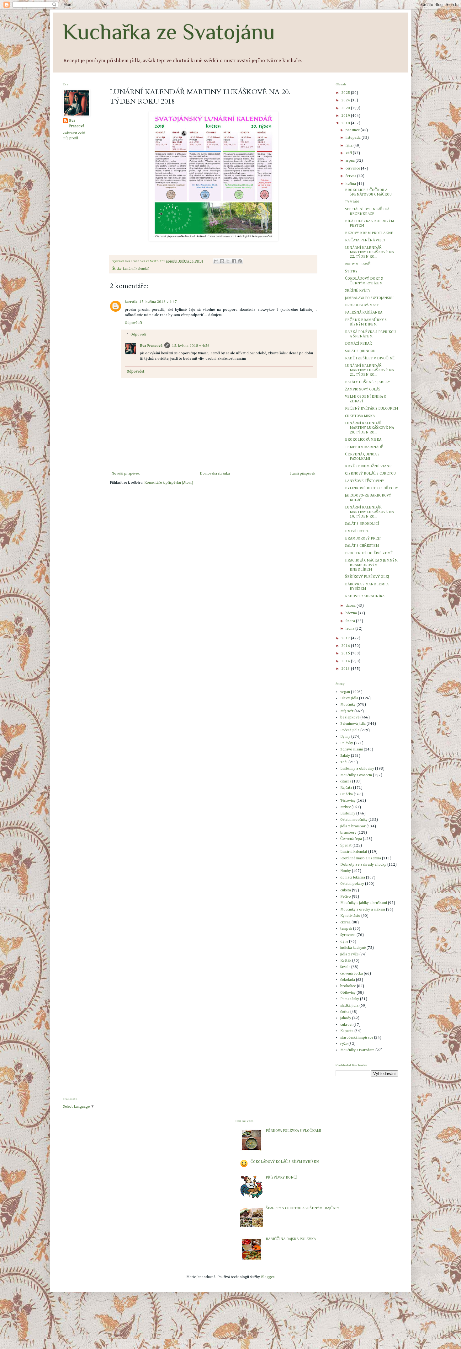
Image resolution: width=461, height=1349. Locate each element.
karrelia (131, 302)
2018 (346, 123)
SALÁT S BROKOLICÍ (362, 524)
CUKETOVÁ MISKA (360, 416)
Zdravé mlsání (351, 749)
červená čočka (351, 973)
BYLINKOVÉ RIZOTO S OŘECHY (371, 488)
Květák (345, 961)
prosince (353, 130)
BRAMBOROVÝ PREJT (363, 538)
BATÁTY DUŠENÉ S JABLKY (367, 382)
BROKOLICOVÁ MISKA (363, 440)
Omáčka (346, 794)
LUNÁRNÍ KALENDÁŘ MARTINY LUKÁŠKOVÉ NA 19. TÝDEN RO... (369, 512)
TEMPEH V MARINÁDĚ (364, 447)
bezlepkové (349, 717)
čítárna (345, 781)
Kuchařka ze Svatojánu (169, 31)
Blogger (267, 1277)
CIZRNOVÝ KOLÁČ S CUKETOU (370, 474)
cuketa (345, 890)
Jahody (345, 1018)
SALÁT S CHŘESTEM (362, 546)
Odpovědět (133, 323)
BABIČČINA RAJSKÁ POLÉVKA (291, 1239)
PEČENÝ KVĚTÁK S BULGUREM (371, 409)
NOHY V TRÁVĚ (357, 264)
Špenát (346, 845)
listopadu (354, 138)
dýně (344, 941)
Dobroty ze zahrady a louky (363, 865)
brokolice (348, 986)
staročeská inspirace (356, 1038)
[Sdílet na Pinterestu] (240, 261)
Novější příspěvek (125, 474)
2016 (346, 646)
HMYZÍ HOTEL (357, 531)
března (352, 613)
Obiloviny (348, 993)
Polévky (346, 743)
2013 (346, 669)
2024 (346, 100)
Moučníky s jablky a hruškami (363, 903)
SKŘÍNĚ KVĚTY (357, 291)
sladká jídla (349, 1006)
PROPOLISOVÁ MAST (362, 305)
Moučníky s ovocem (356, 775)
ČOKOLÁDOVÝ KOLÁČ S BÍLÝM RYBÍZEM (285, 1162)
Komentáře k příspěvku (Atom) (168, 483)
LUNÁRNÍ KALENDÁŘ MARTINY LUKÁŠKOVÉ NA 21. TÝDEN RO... (369, 370)
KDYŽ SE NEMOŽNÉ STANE (368, 466)
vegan (345, 692)
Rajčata (346, 788)
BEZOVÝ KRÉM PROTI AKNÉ (369, 233)
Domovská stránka (215, 474)
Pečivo (345, 897)
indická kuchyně (353, 948)
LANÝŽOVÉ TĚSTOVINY (364, 481)
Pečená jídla (349, 730)
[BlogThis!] (222, 261)
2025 (346, 93)
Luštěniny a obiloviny (357, 769)
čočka (344, 1012)
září (349, 153)
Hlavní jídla (349, 698)
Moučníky (348, 705)
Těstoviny (348, 801)
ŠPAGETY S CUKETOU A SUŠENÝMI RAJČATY (302, 1208)
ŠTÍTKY (351, 271)
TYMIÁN (352, 202)
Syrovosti (348, 935)
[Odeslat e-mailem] (216, 261)
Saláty (345, 756)
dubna (351, 606)
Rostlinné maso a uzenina (360, 858)
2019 (346, 116)
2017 (346, 638)
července (353, 168)
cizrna (345, 922)
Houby (345, 871)
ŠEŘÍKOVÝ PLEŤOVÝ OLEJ (367, 577)
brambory (348, 833)
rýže (343, 1044)
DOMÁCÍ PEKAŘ (358, 344)
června (351, 176)
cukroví (346, 1025)
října (349, 146)
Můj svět (346, 711)
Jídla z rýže (349, 954)
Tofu (343, 762)
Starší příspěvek (302, 474)
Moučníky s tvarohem (357, 1050)
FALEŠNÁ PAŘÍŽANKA (363, 312)
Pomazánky (349, 999)
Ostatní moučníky (354, 820)
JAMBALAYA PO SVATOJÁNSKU (369, 298)
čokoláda (347, 980)
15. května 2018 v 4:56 (190, 346)
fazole (345, 967)
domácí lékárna (352, 877)
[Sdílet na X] (228, 261)
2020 (346, 108)
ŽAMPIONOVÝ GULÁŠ (362, 389)
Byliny (345, 737)
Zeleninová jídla (353, 724)
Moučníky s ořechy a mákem (362, 909)
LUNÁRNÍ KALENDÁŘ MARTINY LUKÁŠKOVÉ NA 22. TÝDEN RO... (369, 252)
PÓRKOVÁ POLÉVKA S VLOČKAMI (293, 1131)
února (351, 621)
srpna (351, 161)
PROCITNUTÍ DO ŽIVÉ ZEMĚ (369, 553)
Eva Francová (151, 346)
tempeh (346, 929)
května (351, 184)
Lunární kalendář (136, 268)
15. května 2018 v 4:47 (158, 302)
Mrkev (345, 807)
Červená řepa (351, 839)
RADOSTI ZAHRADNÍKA (364, 596)
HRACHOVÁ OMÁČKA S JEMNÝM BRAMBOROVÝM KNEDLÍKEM (371, 565)
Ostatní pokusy (352, 884)
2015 (346, 653)
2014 (346, 661)
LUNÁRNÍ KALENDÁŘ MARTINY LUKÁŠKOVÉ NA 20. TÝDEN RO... (369, 428)
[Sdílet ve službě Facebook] (234, 261)
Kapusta (346, 1031)
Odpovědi (138, 334)
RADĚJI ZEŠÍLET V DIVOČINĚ (370, 358)
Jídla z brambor (353, 826)
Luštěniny (347, 813)
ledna (350, 629)
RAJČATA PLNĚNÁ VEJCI (365, 240)
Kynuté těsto (350, 916)
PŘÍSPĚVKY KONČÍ (281, 1178)
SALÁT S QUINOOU (360, 351)
